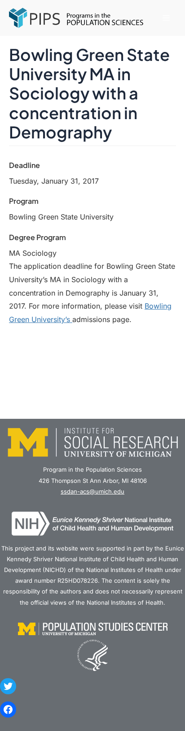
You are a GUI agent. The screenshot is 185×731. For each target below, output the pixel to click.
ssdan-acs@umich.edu (92, 491)
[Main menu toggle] (166, 18)
